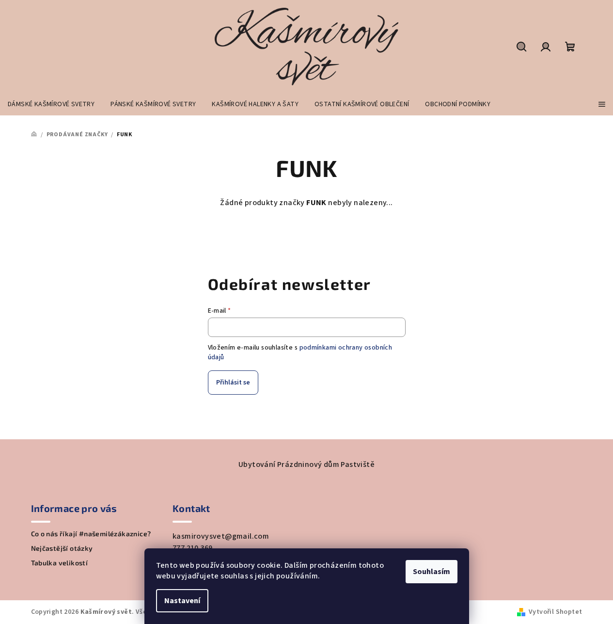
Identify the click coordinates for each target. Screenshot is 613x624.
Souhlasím (431, 571)
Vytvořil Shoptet (555, 612)
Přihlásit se (233, 382)
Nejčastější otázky (62, 548)
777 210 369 (192, 548)
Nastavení (182, 600)
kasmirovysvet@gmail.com (221, 536)
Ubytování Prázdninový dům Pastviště (306, 464)
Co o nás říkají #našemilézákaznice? (91, 533)
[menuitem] (51, 104)
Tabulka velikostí (59, 563)
